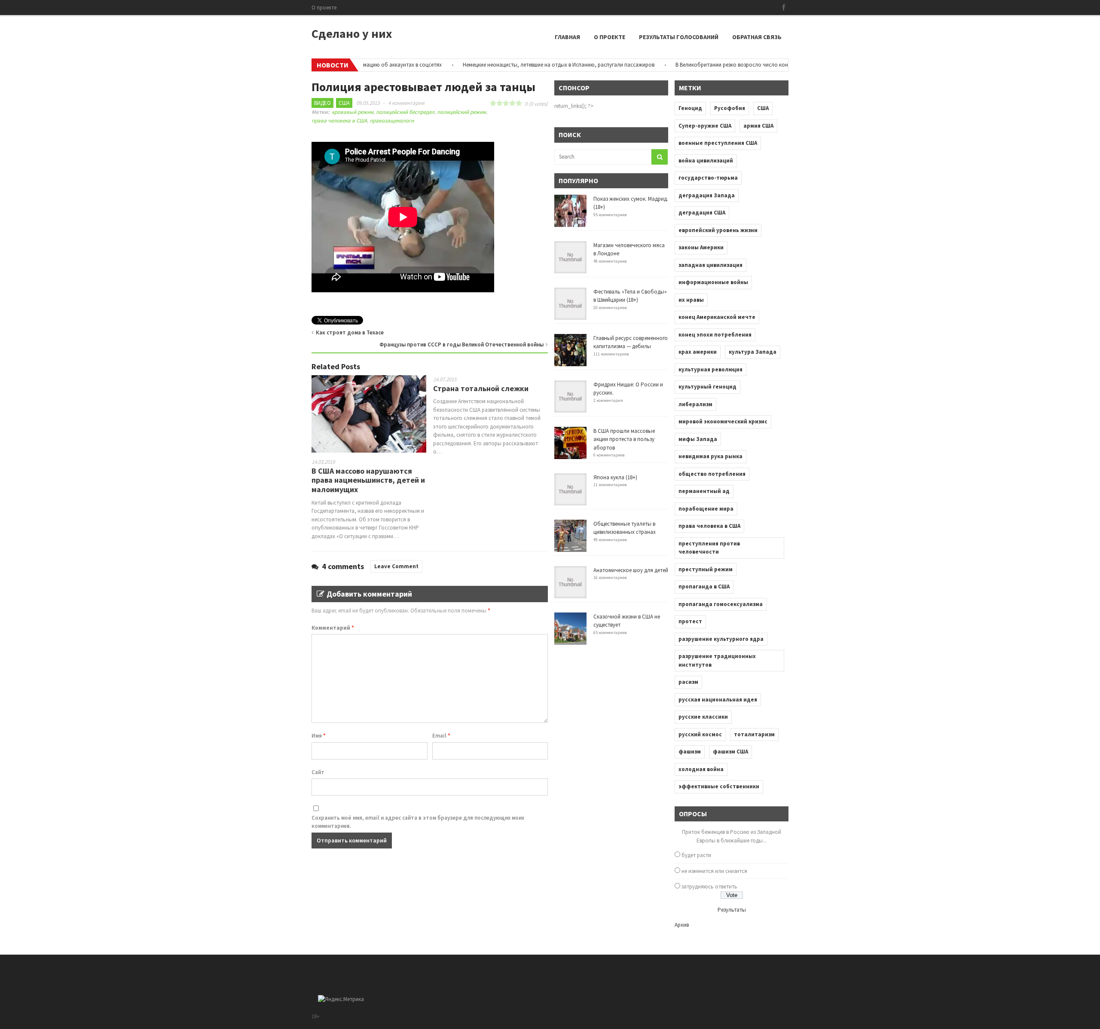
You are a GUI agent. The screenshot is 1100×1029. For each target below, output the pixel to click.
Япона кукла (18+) (615, 477)
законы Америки (701, 247)
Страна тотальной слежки (481, 388)
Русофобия (729, 108)
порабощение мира (705, 508)
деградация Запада (706, 195)
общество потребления (712, 474)
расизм (688, 682)
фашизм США (730, 751)
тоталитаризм (754, 734)
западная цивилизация (710, 265)
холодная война (701, 769)
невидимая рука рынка (710, 456)
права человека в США (339, 120)
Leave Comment (396, 566)
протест (690, 621)
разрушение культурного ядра (721, 639)
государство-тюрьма (708, 177)
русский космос (700, 734)
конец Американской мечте (716, 317)
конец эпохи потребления (715, 334)
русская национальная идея (717, 699)
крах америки (697, 351)
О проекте (324, 7)
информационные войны (713, 282)
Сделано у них (352, 33)
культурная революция (710, 369)
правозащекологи (392, 120)
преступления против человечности (709, 548)
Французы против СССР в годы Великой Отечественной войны (461, 344)
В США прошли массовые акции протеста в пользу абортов (624, 439)
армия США (758, 125)
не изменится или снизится (714, 871)
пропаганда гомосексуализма (720, 604)
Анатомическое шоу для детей (630, 570)
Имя (319, 735)
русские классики (703, 716)
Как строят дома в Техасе (350, 332)
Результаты (732, 909)
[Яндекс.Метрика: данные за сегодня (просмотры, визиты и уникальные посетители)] (341, 999)
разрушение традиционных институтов (717, 660)
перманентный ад (704, 491)
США (344, 103)
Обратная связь (757, 37)
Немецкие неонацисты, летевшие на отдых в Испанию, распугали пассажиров (533, 64)
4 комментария (406, 103)
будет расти (696, 855)
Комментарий (333, 627)
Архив (682, 924)
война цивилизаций (705, 160)
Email (441, 735)
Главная (567, 37)
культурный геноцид (707, 386)
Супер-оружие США (704, 125)
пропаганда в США (704, 586)
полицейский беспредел (405, 112)
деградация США (701, 212)
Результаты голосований (678, 37)
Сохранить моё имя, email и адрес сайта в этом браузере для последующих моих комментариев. (418, 822)
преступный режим (705, 569)
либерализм (695, 404)
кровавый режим (352, 112)
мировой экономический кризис (722, 421)
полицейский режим (461, 112)
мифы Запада (697, 439)
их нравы (691, 299)
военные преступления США (717, 143)
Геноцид (690, 108)
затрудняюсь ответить (709, 886)
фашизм (689, 751)
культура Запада (752, 351)
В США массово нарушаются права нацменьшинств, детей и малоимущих (368, 480)
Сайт (318, 772)
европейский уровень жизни (718, 230)
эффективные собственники (718, 786)
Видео (322, 103)
